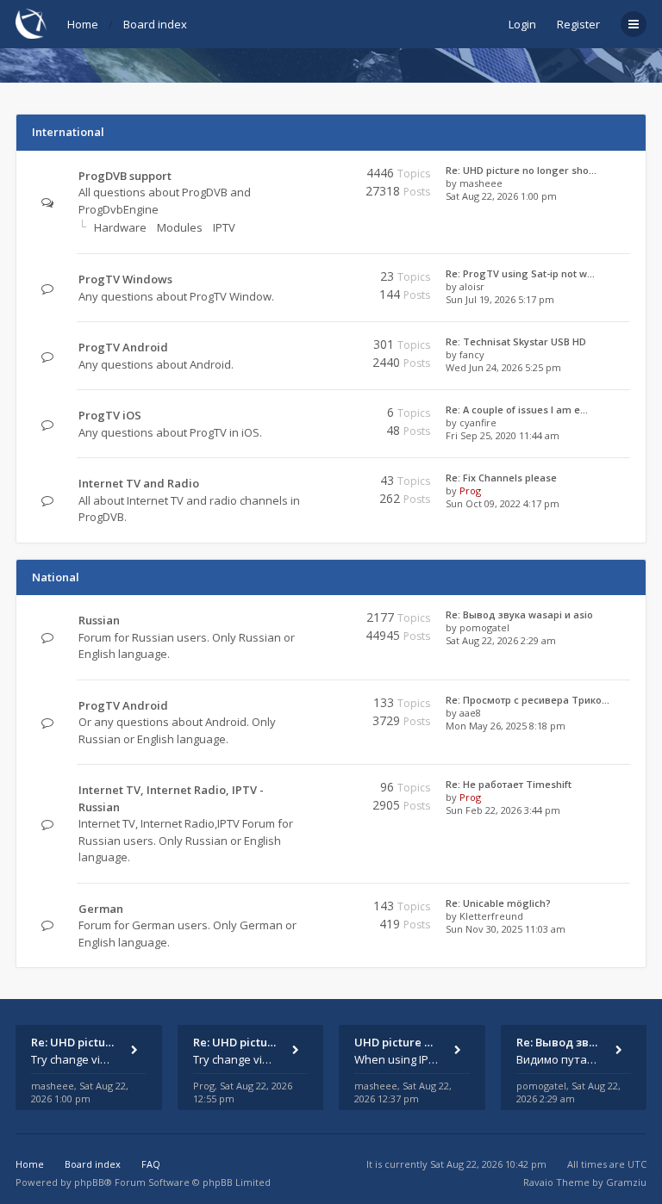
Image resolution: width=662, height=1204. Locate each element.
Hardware (120, 227)
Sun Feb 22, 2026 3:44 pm (503, 810)
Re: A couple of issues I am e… (517, 409)
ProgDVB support (125, 175)
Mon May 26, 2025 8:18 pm (505, 725)
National (55, 577)
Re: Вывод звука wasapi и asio (519, 614)
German (100, 908)
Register (578, 24)
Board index (155, 24)
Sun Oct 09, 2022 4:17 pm (502, 503)
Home (82, 24)
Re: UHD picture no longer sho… (521, 170)
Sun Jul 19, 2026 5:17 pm (500, 299)
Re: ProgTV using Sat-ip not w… (520, 273)
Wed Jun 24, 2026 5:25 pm (503, 367)
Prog (470, 490)
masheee (481, 183)
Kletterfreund (491, 915)
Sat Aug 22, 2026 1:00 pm (501, 195)
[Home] (31, 24)
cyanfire (477, 422)
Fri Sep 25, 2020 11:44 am (502, 435)
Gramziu (626, 1182)
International (68, 132)
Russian (99, 620)
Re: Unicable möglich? (498, 903)
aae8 (470, 712)
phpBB (89, 1182)
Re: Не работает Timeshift (508, 784)
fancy (471, 354)
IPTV (224, 227)
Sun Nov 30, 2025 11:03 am (505, 928)
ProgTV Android (123, 347)
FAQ (150, 1163)
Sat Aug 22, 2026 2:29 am (501, 640)
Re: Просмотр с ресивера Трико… (527, 699)
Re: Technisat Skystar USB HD (516, 341)
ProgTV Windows (125, 279)
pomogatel (484, 627)
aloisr (471, 286)
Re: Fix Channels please (501, 477)
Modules (180, 227)
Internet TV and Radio (138, 483)
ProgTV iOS (109, 415)
